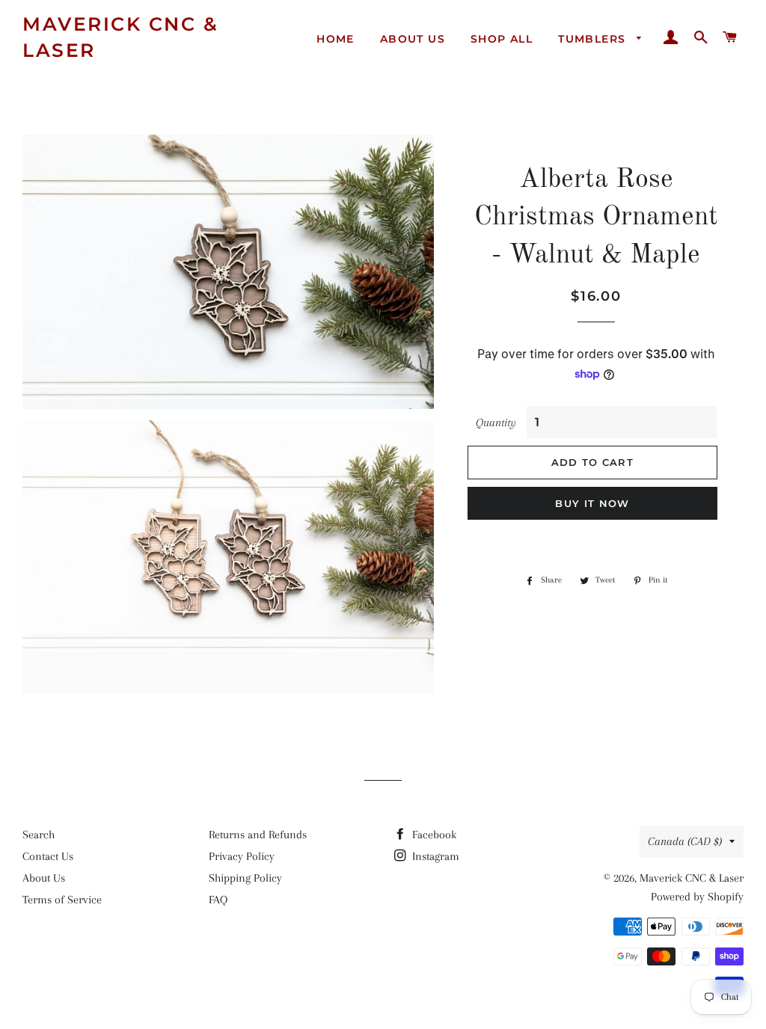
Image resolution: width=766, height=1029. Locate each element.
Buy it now (592, 503)
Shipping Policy (245, 878)
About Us (412, 39)
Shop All (502, 39)
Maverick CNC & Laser (120, 37)
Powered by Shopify (697, 896)
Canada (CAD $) (685, 841)
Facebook (432, 834)
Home (335, 39)
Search (38, 834)
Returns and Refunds (258, 834)
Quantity (496, 422)
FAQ (218, 899)
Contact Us (47, 856)
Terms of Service (62, 899)
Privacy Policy (242, 856)
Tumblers (594, 39)
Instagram (434, 856)
